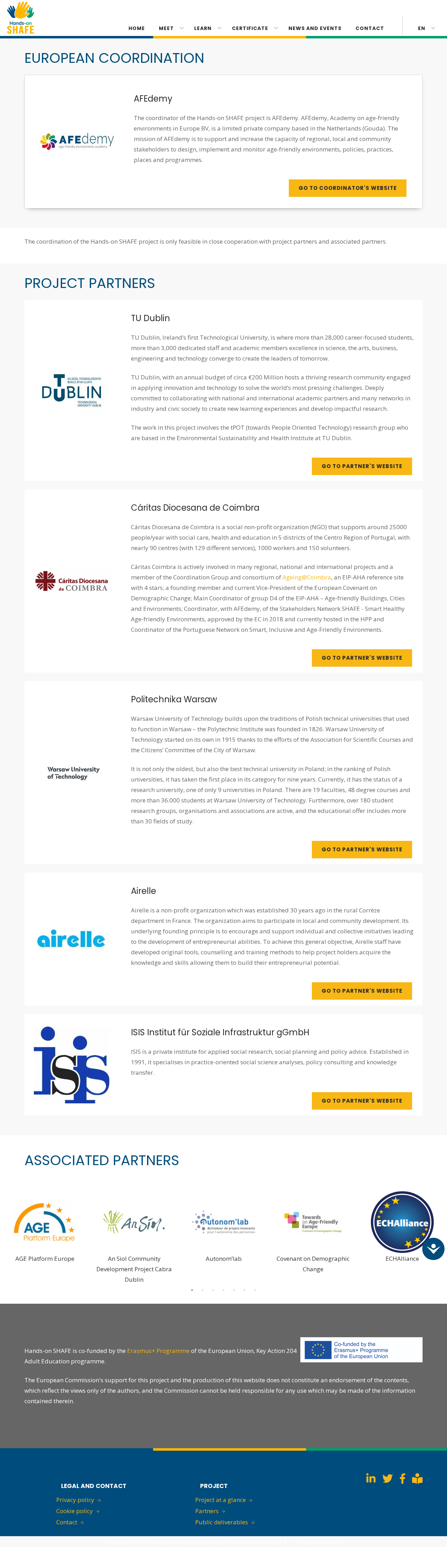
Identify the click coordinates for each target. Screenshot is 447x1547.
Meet (166, 28)
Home (137, 28)
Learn (203, 28)
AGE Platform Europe (44, 1258)
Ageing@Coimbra (307, 577)
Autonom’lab (224, 1258)
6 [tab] (244, 1290)
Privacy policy (75, 1500)
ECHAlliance (402, 1258)
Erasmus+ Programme (158, 1351)
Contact (370, 28)
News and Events (315, 28)
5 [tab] (233, 1290)
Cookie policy (74, 1511)
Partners (207, 1511)
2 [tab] (202, 1290)
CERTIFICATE (250, 28)
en (421, 28)
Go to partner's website (362, 466)
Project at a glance (220, 1500)
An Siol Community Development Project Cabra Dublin (134, 1268)
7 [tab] (254, 1290)
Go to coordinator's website (348, 188)
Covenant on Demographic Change (313, 1263)
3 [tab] (213, 1290)
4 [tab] (223, 1290)
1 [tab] (192, 1290)
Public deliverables (221, 1522)
